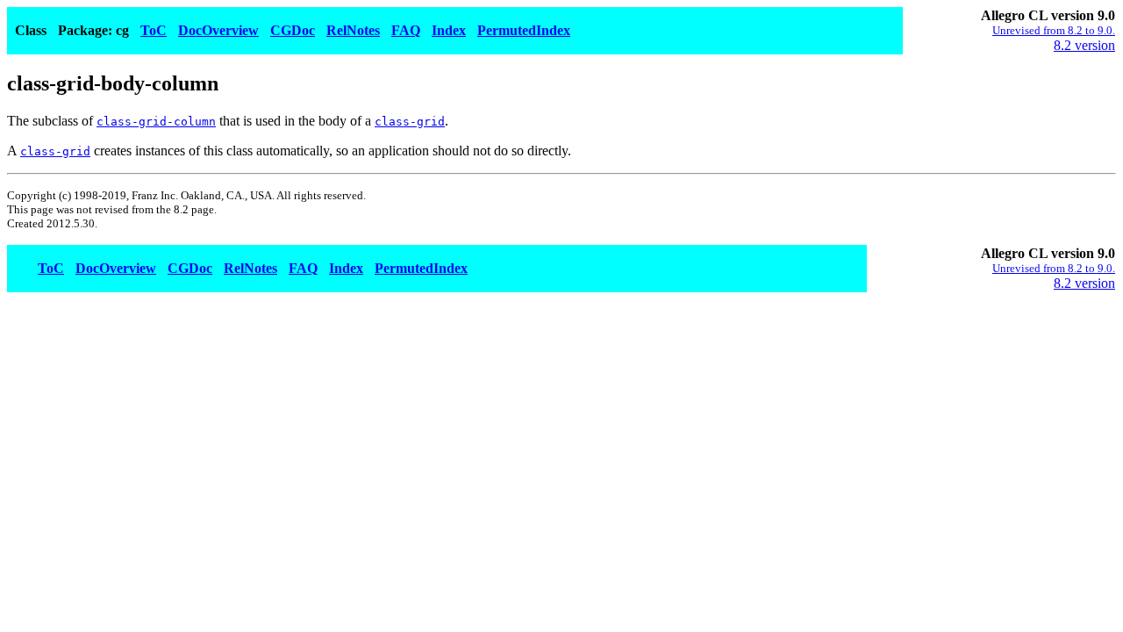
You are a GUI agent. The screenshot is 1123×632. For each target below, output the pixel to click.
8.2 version (1084, 45)
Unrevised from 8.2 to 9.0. (1053, 30)
